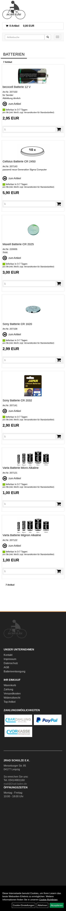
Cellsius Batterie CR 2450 (19, 161)
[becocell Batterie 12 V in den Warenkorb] (58, 129)
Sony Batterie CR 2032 (17, 400)
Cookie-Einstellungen (23, 905)
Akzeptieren (57, 905)
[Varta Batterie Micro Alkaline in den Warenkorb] (58, 504)
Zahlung (8, 689)
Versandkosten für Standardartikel (39, 112)
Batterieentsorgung (14, 671)
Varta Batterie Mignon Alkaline (22, 535)
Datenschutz (11, 663)
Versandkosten (12, 693)
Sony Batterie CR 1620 (17, 324)
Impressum (10, 659)
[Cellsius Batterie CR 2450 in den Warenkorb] (58, 204)
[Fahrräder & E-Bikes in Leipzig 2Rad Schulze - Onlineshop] (13, 10)
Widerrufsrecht (12, 697)
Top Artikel (10, 701)
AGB (6, 667)
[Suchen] (48, 37)
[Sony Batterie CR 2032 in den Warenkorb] (58, 436)
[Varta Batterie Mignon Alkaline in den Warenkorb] (58, 571)
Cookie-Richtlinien (48, 899)
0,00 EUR (21, 25)
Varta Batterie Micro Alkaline (21, 467)
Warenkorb (10, 685)
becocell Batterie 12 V (17, 87)
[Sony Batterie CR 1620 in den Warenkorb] (58, 360)
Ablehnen (42, 905)
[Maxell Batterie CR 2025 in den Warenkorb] (58, 283)
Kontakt (8, 655)
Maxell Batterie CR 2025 (18, 244)
